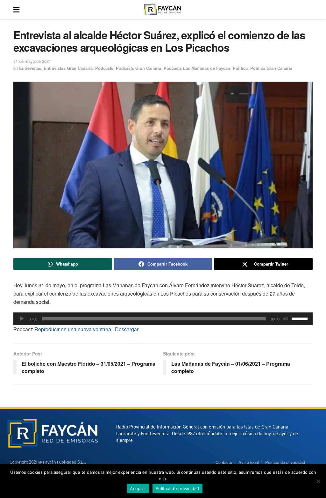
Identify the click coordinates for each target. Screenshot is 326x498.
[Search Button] (309, 9)
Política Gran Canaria (271, 68)
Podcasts (104, 68)
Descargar (126, 329)
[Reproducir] (21, 319)
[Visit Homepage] (163, 9)
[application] (163, 318)
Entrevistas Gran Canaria (68, 68)
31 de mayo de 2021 (32, 61)
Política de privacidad (285, 462)
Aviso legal (248, 462)
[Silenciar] (285, 319)
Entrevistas (30, 68)
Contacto (224, 462)
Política (240, 68)
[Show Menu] (16, 9)
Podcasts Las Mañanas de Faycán (197, 68)
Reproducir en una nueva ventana (72, 329)
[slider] (300, 318)
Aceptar (138, 488)
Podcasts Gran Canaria (138, 68)
